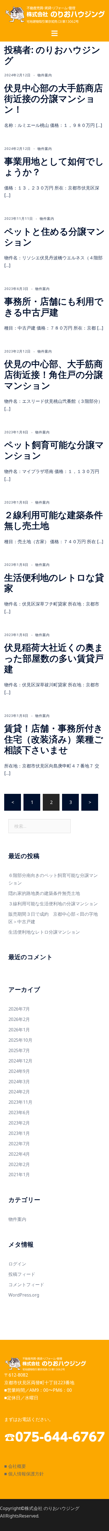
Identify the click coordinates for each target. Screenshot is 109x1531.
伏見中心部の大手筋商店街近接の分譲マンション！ (53, 98)
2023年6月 (19, 1112)
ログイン (17, 1264)
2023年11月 (20, 1102)
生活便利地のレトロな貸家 (54, 582)
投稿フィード (21, 1274)
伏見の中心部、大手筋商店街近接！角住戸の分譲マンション (53, 374)
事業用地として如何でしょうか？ (54, 166)
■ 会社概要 (15, 1466)
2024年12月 (20, 1061)
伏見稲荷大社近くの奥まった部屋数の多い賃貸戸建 (54, 658)
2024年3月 (19, 1081)
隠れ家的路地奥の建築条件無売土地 (44, 893)
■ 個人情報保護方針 (24, 1474)
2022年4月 (19, 1154)
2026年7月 (19, 1009)
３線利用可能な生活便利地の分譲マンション (53, 904)
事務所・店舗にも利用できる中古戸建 (53, 306)
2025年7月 (19, 1050)
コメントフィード (26, 1284)
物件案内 (44, 75)
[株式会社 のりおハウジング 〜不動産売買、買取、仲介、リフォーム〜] (54, 14)
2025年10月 (20, 1040)
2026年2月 (19, 1019)
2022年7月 (19, 1144)
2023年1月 (19, 1133)
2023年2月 (19, 1123)
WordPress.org (23, 1295)
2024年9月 (19, 1071)
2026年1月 (19, 1030)
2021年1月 (19, 1174)
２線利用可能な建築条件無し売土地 (53, 520)
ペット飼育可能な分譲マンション (54, 449)
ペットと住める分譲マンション (54, 236)
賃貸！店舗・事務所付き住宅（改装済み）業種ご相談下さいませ (53, 739)
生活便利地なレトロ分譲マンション (44, 932)
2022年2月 (19, 1164)
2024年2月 (19, 1092)
